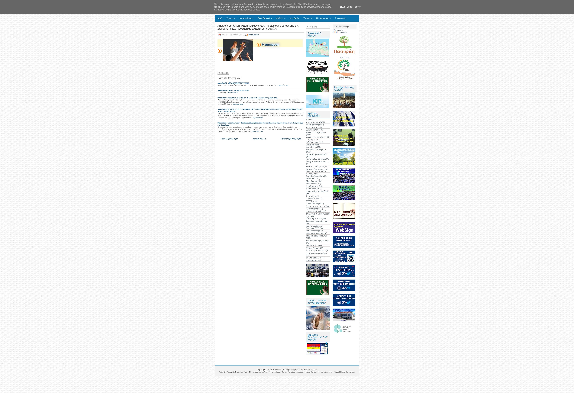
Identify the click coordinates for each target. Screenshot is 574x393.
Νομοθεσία (294, 18)
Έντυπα (307, 18)
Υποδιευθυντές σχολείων (317, 240)
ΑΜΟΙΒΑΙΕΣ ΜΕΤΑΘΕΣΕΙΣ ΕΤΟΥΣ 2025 (233, 83)
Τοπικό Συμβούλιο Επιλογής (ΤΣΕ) (314, 227)
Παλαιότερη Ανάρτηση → (292, 139)
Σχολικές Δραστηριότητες (314, 217)
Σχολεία (230, 18)
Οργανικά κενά (312, 198)
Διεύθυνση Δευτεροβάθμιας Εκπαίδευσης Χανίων (295, 369)
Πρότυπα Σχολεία (314, 211)
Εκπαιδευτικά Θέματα (316, 149)
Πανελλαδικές (312, 204)
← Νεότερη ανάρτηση (228, 139)
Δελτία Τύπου (312, 130)
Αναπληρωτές (312, 125)
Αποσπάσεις (311, 127)
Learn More (346, 7)
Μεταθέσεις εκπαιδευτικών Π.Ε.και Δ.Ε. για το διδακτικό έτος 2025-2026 (247, 98)
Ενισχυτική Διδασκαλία (316, 154)
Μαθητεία (310, 178)
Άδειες (309, 120)
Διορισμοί (310, 140)
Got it (358, 7)
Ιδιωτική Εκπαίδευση (315, 159)
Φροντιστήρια (312, 245)
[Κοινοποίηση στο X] (224, 73)
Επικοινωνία (340, 18)
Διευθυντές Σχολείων (316, 132)
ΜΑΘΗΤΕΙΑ (344, 57)
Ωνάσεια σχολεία (313, 258)
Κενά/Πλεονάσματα (315, 166)
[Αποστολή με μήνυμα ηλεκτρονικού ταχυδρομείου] (218, 73)
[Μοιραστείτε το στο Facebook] (227, 73)
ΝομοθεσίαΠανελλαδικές (317, 191)
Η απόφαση (270, 44)
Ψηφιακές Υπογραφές (316, 250)
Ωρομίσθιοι (311, 260)
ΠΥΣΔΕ (309, 201)
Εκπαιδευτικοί (265, 18)
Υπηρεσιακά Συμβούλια (316, 236)
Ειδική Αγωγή (312, 142)
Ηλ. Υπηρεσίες (323, 18)
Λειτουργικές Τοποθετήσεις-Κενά (315, 175)
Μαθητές (280, 18)
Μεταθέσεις (253, 35)
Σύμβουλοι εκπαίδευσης (317, 221)
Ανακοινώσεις (246, 18)
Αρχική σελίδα (259, 139)
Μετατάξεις (311, 184)
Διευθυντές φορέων (315, 137)
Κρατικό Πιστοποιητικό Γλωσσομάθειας (316, 170)
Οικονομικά (311, 196)
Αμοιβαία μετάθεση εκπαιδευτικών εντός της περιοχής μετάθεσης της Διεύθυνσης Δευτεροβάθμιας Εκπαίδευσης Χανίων (258, 27)
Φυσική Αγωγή (312, 248)
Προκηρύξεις (312, 209)
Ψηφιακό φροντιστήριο (316, 253)
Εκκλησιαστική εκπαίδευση (312, 146)
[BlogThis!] (221, 73)
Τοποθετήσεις (312, 231)
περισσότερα (283, 85)
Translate (342, 32)
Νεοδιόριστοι (312, 186)
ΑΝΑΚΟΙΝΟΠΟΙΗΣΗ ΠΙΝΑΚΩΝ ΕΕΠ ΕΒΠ (233, 90)
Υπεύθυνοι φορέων (314, 233)
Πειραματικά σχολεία (315, 206)
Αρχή (219, 18)
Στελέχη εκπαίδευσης (316, 214)
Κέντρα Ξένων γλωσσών (317, 162)
